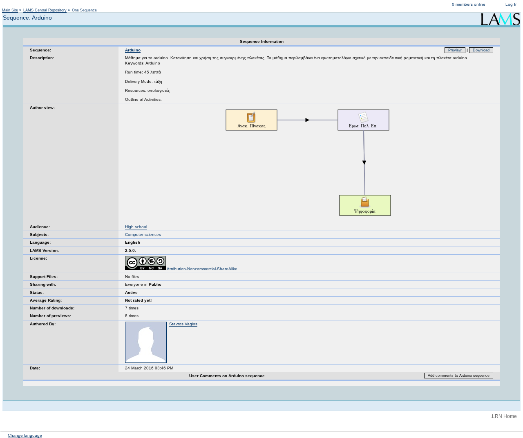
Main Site (10, 10)
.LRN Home (504, 416)
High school (136, 227)
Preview (455, 50)
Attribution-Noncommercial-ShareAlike (201, 269)
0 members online (468, 4)
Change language (25, 435)
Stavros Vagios (183, 324)
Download (481, 50)
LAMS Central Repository (45, 10)
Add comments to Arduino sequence (458, 376)
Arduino (133, 50)
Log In (511, 4)
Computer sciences (143, 234)
